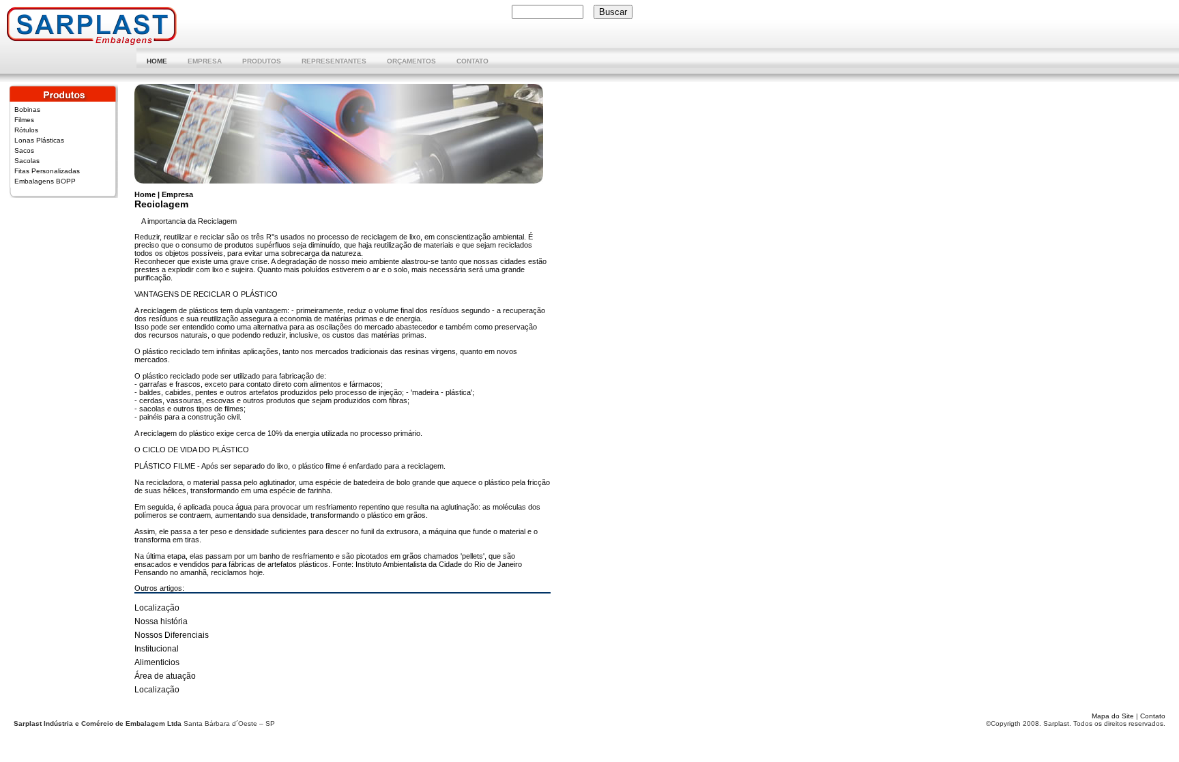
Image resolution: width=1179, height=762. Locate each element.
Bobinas (27, 109)
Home (157, 61)
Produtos (261, 61)
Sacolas (27, 160)
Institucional (156, 649)
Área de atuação (165, 676)
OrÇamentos (411, 61)
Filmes (24, 119)
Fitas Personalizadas (47, 171)
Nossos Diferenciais (171, 635)
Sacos (24, 150)
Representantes (334, 61)
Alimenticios (156, 662)
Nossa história (161, 621)
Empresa (205, 61)
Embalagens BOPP (45, 181)
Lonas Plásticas (39, 140)
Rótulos (26, 130)
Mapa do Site (1114, 716)
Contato (472, 61)
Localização (156, 608)
